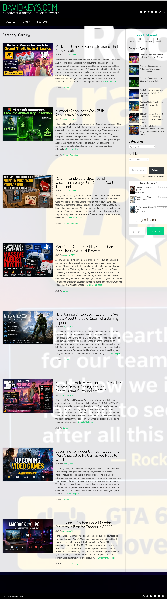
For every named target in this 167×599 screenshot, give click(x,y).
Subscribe (156, 170)
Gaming (66, 87)
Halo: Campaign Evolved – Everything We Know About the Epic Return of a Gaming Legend (87, 318)
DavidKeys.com (30, 7)
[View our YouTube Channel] (152, 11)
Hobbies (26, 21)
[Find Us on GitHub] (160, 11)
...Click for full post (110, 81)
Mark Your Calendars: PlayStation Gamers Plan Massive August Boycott (87, 248)
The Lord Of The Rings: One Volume (145, 188)
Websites (10, 21)
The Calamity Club (143, 197)
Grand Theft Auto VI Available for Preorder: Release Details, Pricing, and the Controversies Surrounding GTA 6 (88, 386)
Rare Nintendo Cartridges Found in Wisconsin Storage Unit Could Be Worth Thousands (85, 182)
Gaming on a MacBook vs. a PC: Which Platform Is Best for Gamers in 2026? (84, 524)
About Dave (41, 21)
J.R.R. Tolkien (141, 192)
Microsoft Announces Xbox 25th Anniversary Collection (79, 112)
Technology (74, 155)
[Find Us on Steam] (145, 11)
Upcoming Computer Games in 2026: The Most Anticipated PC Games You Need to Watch (87, 455)
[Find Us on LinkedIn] (156, 11)
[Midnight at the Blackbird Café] (132, 212)
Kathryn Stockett (142, 199)
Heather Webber (142, 212)
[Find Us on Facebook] (141, 11)
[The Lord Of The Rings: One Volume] (132, 193)
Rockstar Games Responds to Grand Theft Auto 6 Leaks (87, 48)
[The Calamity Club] (132, 202)
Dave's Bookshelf (148, 183)
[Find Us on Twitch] (148, 11)
